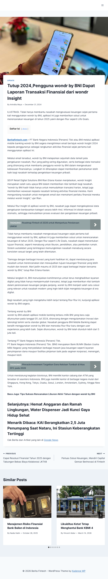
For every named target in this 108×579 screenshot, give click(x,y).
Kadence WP (78, 571)
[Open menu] (102, 5)
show (24, 129)
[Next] (101, 515)
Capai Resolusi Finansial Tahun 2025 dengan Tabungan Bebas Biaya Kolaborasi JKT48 (27, 458)
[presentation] (27, 502)
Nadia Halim (15, 533)
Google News (51, 440)
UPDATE (10, 80)
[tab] (48, 547)
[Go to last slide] (7, 515)
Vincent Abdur (69, 533)
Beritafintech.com (17, 139)
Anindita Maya (16, 104)
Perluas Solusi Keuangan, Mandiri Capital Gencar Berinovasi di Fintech (83, 458)
